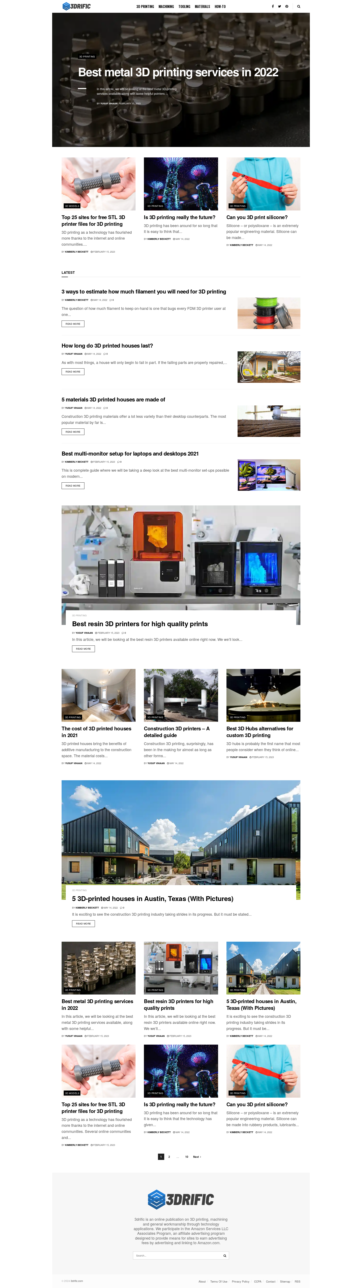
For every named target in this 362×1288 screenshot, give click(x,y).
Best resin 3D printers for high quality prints (140, 623)
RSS (297, 1281)
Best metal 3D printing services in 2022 (178, 71)
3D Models (72, 206)
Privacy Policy (241, 1281)
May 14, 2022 (182, 238)
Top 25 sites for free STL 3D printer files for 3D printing (93, 220)
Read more (73, 323)
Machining (166, 6)
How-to (220, 6)
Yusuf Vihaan (109, 103)
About (202, 1281)
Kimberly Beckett (76, 251)
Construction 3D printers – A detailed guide (177, 732)
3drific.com (77, 1281)
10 (186, 1157)
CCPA (257, 1281)
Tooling (184, 6)
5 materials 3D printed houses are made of (113, 399)
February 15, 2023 (104, 251)
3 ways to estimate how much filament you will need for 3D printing (144, 291)
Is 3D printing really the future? (179, 217)
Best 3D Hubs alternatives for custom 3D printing (259, 732)
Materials (202, 6)
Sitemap (285, 1281)
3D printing (145, 6)
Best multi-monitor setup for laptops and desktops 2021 (130, 453)
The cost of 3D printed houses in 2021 (96, 732)
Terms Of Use (218, 1281)
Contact (270, 1281)
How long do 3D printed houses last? (107, 345)
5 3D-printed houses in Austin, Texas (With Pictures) (153, 898)
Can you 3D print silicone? (257, 217)
